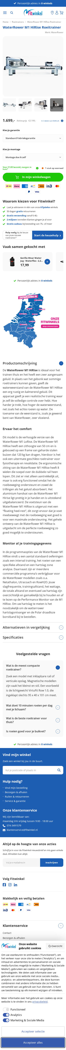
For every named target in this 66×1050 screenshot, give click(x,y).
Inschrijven (52, 862)
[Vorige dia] (8, 66)
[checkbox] (13, 1009)
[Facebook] (4, 884)
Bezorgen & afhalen (16, 792)
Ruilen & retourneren (17, 796)
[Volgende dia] (58, 66)
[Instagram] (10, 884)
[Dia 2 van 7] (25, 104)
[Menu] (5, 12)
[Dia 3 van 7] (41, 104)
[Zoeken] (12, 13)
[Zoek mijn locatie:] (48, 13)
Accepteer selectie (33, 1031)
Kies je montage (11, 149)
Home (5, 22)
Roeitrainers (18, 22)
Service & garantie (15, 801)
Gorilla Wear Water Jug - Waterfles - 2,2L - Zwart (31, 259)
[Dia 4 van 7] (56, 104)
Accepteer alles (33, 1042)
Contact (7, 932)
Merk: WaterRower (54, 32)
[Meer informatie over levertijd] (37, 168)
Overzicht (56, 946)
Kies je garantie (11, 130)
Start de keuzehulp (46, 235)
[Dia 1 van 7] (9, 104)
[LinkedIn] (15, 884)
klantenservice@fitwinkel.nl (22, 829)
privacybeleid (40, 1001)
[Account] (57, 13)
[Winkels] (52, 13)
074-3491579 (14, 825)
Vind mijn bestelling (16, 787)
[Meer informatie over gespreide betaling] (62, 121)
